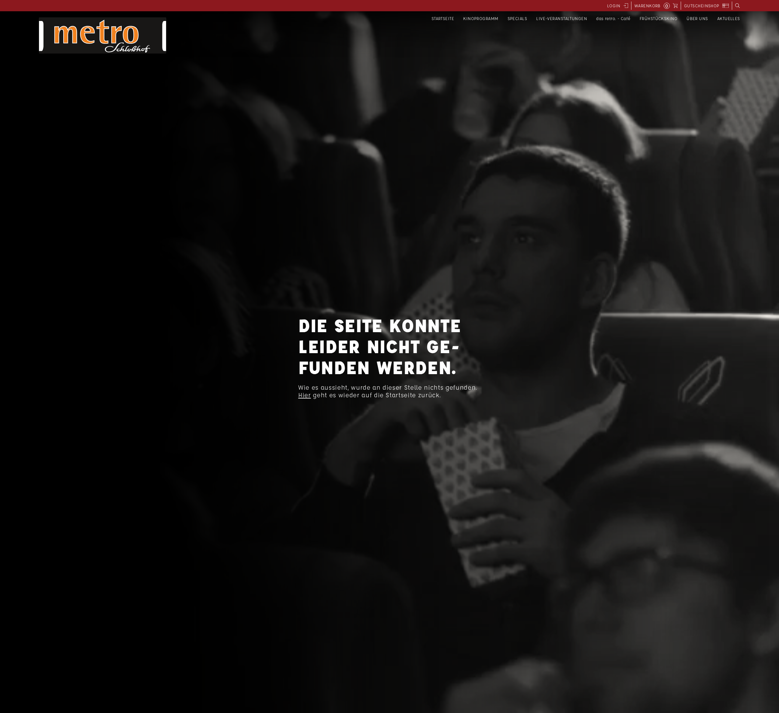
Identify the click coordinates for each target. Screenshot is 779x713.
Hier (304, 395)
